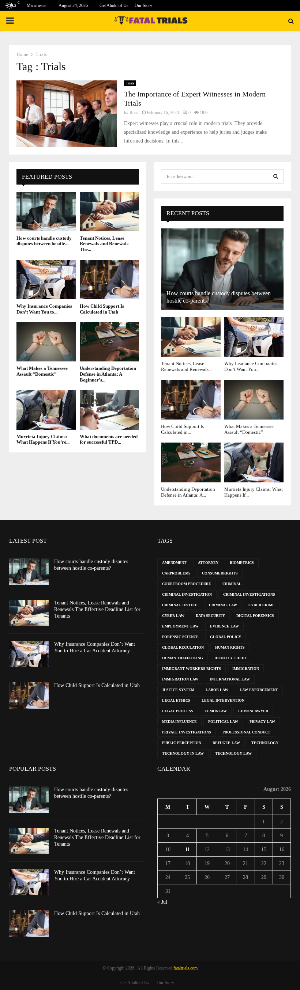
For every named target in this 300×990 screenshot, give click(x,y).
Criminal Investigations (249, 594)
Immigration (245, 669)
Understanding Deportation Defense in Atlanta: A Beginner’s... (108, 373)
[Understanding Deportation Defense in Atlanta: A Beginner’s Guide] (109, 341)
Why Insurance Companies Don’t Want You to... (44, 309)
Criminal (231, 584)
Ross (134, 112)
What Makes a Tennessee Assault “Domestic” (42, 371)
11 (187, 849)
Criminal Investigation (187, 594)
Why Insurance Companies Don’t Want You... (250, 366)
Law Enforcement (259, 690)
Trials (130, 83)
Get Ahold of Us (114, 5)
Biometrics (242, 563)
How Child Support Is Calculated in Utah (102, 309)
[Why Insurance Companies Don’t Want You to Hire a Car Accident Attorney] (46, 279)
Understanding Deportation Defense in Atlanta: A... (188, 492)
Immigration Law (180, 679)
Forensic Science (180, 637)
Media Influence (179, 722)
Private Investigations (186, 732)
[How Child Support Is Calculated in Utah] (109, 279)
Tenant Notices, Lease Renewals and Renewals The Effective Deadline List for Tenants (97, 609)
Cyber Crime (261, 605)
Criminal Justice (180, 605)
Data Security (210, 616)
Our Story (143, 5)
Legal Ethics (176, 700)
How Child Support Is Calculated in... (182, 429)
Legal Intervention (223, 700)
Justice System (178, 690)
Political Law (223, 722)
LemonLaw (216, 711)
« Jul (162, 902)
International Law (230, 679)
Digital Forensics (255, 616)
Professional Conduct (246, 732)
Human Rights (230, 647)
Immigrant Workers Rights (191, 669)
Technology (264, 743)
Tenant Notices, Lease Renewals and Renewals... (186, 366)
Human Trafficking (182, 658)
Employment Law (180, 626)
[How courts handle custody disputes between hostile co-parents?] (46, 211)
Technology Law (233, 753)
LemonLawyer (253, 711)
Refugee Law (226, 743)
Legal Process (177, 711)
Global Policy (225, 637)
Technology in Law (183, 753)
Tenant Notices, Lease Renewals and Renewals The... (104, 243)
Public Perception (181, 743)
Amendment (174, 563)
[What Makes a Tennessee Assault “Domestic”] (46, 341)
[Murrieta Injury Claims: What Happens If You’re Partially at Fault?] (46, 409)
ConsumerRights (220, 573)
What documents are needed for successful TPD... (109, 439)
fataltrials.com (185, 968)
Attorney (208, 563)
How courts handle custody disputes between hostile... (44, 241)
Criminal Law (223, 605)
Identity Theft (230, 658)
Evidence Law (224, 626)
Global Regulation (183, 647)
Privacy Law (262, 722)
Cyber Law (173, 616)
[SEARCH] (276, 176)
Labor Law (217, 690)
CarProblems (176, 573)
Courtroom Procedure (186, 584)
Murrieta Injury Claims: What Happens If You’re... (43, 439)
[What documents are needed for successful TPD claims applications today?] (109, 409)
